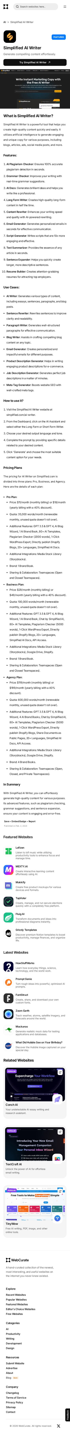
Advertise (11, 1368)
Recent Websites (16, 1294)
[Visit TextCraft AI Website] (60, 1131)
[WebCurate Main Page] (5, 6)
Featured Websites (17, 1304)
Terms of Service (16, 1397)
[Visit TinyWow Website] (60, 1191)
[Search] (17, 7)
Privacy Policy (14, 1402)
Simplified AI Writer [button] (21, 22)
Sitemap (11, 1407)
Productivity (13, 1333)
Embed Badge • (20, 821)
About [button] (9, 1373)
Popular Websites (16, 1299)
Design (10, 1348)
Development (14, 1343)
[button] (65, 6)
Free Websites (14, 1314)
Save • (7, 821)
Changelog (12, 1392)
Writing (10, 1338)
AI (4, 22)
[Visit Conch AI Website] (60, 1072)
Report (32, 821)
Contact (10, 1412)
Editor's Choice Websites (20, 1309)
